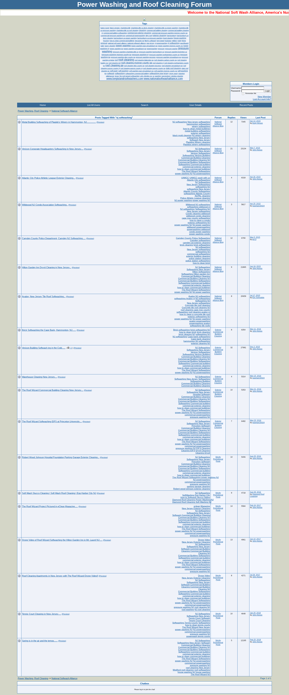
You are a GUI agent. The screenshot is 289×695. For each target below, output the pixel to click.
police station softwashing (198, 261)
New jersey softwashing (199, 122)
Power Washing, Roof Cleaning (33, 111)
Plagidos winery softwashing (196, 144)
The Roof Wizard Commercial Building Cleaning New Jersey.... (52, 390)
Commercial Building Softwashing (194, 162)
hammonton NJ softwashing (196, 341)
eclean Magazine (202, 506)
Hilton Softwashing (201, 272)
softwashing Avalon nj (184, 298)
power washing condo (199, 234)
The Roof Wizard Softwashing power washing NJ (195, 477)
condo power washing (199, 232)
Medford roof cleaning (183, 670)
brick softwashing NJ (200, 330)
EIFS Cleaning (203, 448)
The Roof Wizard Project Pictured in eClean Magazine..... (50, 506)
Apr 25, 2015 (255, 204)
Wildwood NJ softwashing (198, 204)
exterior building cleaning (198, 256)
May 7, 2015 (255, 148)
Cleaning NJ (204, 553)
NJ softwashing (179, 122)
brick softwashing (202, 245)
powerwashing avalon (199, 323)
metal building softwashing (197, 131)
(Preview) (100, 122)
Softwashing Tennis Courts (185, 623)
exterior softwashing (200, 133)
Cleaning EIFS (188, 451)
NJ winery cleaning (201, 135)
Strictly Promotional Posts (218, 459)
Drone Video (204, 540)
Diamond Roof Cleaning (257, 495)
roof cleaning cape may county (195, 310)
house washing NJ (186, 672)
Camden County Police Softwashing (193, 238)
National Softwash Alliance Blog (218, 124)
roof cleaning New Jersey (198, 668)
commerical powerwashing (197, 415)
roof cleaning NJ (202, 607)
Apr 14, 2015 (255, 121)
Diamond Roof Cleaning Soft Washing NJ (191, 502)
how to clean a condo (200, 220)
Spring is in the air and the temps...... (40, 640)
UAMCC (185, 178)
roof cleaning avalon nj (199, 312)
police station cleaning (199, 258)
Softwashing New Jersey (198, 151)
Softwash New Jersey (200, 140)
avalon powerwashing (199, 321)
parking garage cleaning (198, 486)
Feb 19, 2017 (255, 505)
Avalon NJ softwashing (199, 296)
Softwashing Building (200, 381)
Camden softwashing (200, 240)
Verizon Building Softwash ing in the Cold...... (43, 348)
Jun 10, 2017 (255, 539)
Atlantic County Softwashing (196, 191)
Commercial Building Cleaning (195, 158)
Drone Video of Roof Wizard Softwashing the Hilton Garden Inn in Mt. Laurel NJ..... (62, 540)
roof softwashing (202, 670)
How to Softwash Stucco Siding (195, 497)
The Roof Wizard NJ (200, 674)
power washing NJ (184, 173)
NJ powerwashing (201, 173)
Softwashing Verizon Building (196, 155)
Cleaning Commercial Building (195, 551)
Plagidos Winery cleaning (198, 142)
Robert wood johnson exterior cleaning (191, 489)
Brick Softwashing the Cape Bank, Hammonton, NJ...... (49, 330)
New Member (264, 96)
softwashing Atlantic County (197, 193)
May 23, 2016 (255, 420)
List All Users (93, 105)
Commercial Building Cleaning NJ (194, 160)
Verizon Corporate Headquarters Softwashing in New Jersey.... (52, 149)
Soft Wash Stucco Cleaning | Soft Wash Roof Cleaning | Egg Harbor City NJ (59, 493)
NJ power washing (183, 200)
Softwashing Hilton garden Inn (195, 274)
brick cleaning (186, 245)
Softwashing (204, 379)
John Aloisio (257, 150)
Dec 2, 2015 (255, 347)
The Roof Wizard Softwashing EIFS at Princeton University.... (52, 421)
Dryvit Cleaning (203, 451)
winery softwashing (201, 126)
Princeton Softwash (201, 426)
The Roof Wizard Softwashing (196, 171)
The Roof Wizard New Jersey (196, 627)
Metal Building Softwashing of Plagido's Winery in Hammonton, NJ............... (59, 122)
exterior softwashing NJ (199, 223)
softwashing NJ (203, 187)
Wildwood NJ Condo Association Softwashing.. (45, 204)
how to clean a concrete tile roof (195, 314)
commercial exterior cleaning (196, 167)
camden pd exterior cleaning (196, 243)
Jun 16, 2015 (255, 266)
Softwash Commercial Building (195, 549)
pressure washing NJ (200, 417)
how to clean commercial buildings (193, 169)
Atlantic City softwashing (198, 180)
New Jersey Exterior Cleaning (196, 508)
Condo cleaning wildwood (198, 213)
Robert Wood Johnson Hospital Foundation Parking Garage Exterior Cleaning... (60, 457)
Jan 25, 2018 (255, 613)
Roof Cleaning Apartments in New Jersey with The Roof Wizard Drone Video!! (60, 576)
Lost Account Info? (262, 99)
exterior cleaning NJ (200, 343)
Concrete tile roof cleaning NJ (196, 307)
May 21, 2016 (255, 389)
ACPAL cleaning (202, 196)
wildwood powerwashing (198, 227)
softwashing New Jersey (198, 138)
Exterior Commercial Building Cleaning (218, 333)
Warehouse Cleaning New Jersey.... (39, 377)
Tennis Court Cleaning (199, 620)
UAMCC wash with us (200, 178)
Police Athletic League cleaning (195, 198)
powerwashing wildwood (198, 229)
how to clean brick (201, 263)
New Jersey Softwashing (198, 184)
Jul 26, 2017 (255, 575)
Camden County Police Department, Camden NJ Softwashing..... (54, 238)
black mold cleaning (182, 135)
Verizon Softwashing (200, 153)
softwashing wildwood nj (198, 207)
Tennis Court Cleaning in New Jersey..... (41, 614)
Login (267, 91)
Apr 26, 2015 (255, 177)
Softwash (205, 643)
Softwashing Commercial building (194, 164)
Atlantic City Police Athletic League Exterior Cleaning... (48, 178)
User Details (195, 105)
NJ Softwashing (202, 149)
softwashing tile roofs (200, 326)
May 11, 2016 (255, 329)
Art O (254, 239)
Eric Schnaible (258, 298)
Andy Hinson (257, 123)
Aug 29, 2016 (255, 492)
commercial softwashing (198, 254)
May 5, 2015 (255, 237)
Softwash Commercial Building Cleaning (191, 515)
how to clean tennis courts (197, 625)
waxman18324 (258, 206)
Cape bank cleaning (200, 339)
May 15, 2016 (255, 376)
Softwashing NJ (202, 209)
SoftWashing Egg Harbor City (196, 495)
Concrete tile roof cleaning (197, 305)
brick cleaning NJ (187, 334)
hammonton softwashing (198, 124)
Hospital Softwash (201, 394)
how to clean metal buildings (196, 129)
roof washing (188, 609)
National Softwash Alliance (64, 111)
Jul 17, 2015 (255, 295)
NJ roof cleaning (202, 609)
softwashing (182, 312)
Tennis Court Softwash (199, 618)
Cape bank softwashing (199, 337)
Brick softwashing (181, 330)
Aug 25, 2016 (255, 456)
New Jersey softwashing (198, 211)
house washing (203, 672)
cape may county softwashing (196, 218)
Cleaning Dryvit (203, 453)
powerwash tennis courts (198, 636)
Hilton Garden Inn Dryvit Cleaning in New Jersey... (46, 267)
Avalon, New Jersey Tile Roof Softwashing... (43, 296)
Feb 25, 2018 (255, 640)
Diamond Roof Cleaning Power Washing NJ (193, 500)
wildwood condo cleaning (198, 216)
